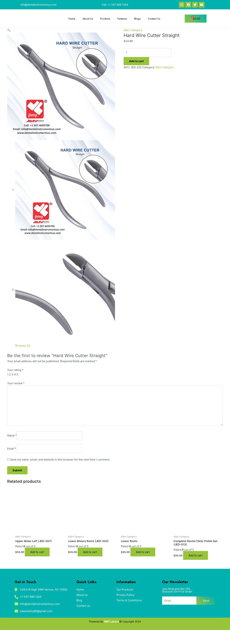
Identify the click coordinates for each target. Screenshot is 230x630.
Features (122, 19)
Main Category (133, 30)
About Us (87, 19)
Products (105, 19)
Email (11, 448)
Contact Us (154, 19)
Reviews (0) (22, 345)
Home (71, 19)
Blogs (137, 19)
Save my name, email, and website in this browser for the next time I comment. (60, 459)
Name (12, 435)
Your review (16, 383)
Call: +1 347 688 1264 (115, 4)
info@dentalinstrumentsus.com (38, 4)
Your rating (15, 370)
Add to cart (136, 61)
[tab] (22, 345)
